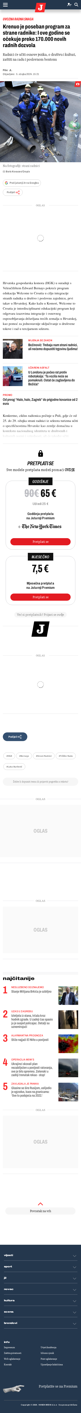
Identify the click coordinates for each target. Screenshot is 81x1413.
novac (9, 1289)
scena (9, 1311)
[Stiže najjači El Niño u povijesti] (68, 1043)
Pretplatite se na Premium (58, 1386)
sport (8, 1266)
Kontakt (8, 1364)
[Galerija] (40, 121)
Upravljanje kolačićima (52, 1364)
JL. (10, 70)
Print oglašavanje (49, 1358)
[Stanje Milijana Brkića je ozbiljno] (68, 995)
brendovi (10, 1323)
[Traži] (76, 5)
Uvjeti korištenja (48, 1347)
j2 (5, 1278)
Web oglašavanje (12, 1358)
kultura (9, 1300)
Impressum (9, 1347)
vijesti (8, 1255)
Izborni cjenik (47, 1353)
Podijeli (11, 192)
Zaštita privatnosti (12, 1353)
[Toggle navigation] (5, 4)
